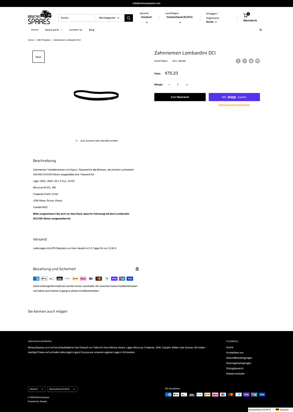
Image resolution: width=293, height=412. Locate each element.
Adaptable (161, 61)
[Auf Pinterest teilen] (244, 60)
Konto (210, 21)
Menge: (158, 84)
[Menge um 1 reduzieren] (168, 84)
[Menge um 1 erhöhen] (186, 84)
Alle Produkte (43, 40)
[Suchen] (128, 18)
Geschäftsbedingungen (239, 358)
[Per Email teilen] (257, 60)
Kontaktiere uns (234, 352)
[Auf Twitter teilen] (251, 60)
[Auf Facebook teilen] (238, 60)
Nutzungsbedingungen (238, 363)
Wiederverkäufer (235, 373)
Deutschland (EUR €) (59, 389)
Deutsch (34, 389)
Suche (229, 347)
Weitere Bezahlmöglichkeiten (234, 105)
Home (31, 40)
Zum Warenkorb (180, 97)
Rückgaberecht (234, 368)
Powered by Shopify (37, 401)
